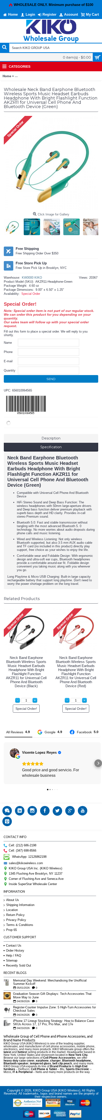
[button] (4, 763)
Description (51, 438)
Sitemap (11, 960)
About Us (12, 900)
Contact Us (13, 945)
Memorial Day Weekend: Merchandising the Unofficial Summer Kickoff (50, 982)
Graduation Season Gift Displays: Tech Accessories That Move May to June (52, 995)
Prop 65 (11, 930)
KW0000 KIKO (32, 277)
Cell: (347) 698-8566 (22, 850)
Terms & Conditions (19, 925)
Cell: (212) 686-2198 (22, 845)
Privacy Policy (16, 920)
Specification (51, 447)
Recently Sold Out (18, 965)
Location (12, 910)
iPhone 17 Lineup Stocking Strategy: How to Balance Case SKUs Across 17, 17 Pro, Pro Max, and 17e (53, 1022)
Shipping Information (20, 905)
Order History (15, 950)
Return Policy (15, 915)
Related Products (22, 598)
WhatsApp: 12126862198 (29, 856)
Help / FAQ (13, 955)
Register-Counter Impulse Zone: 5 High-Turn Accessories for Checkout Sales (54, 1009)
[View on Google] (14, 753)
